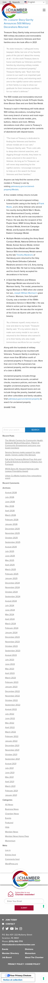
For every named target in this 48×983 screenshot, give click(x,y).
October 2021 (11, 754)
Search (16, 2)
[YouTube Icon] (12, 929)
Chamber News (12, 813)
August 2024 (11, 601)
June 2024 (10, 610)
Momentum (10, 841)
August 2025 (11, 547)
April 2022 (10, 727)
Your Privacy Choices (20, 975)
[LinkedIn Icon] (17, 929)
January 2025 (11, 578)
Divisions (29, 949)
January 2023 (11, 686)
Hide (7, 827)
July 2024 (9, 605)
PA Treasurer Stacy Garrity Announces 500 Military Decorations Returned (18, 23)
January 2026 (11, 524)
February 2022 (11, 736)
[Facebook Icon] (3, 929)
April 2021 (9, 781)
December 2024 (12, 583)
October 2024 (11, 592)
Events (8, 818)
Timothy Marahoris (24, 255)
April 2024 (10, 619)
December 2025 (12, 529)
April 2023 (10, 673)
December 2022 (12, 691)
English (31, 2)
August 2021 (10, 763)
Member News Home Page (17, 836)
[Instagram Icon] (21, 929)
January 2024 (11, 632)
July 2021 (9, 768)
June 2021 (9, 772)
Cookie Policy (32, 964)
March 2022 (10, 732)
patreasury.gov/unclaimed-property (24, 399)
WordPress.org (11, 863)
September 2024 (12, 596)
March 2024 (10, 623)
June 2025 (10, 556)
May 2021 (9, 777)
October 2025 (11, 537)
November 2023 (12, 641)
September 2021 (12, 759)
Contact (10, 924)
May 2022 (9, 723)
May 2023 (9, 669)
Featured (9, 822)
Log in (8, 850)
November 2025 (12, 533)
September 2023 (12, 650)
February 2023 (11, 682)
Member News (11, 832)
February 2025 (11, 574)
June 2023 (10, 664)
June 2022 (10, 718)
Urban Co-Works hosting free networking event (23, 476)
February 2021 (11, 790)
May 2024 (9, 614)
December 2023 (12, 637)
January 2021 (11, 795)
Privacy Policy (16, 964)
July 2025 (9, 551)
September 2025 (12, 542)
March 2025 (10, 569)
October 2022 (11, 700)
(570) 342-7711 (16, 941)
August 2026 (11, 492)
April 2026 (10, 510)
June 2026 (10, 501)
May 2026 (9, 506)
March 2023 (10, 678)
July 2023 (9, 659)
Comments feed (12, 859)
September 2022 (12, 705)
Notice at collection (12, 980)
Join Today (11, 920)
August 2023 (11, 655)
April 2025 (10, 565)
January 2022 (11, 741)
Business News (12, 809)
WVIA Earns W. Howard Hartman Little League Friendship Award (22, 470)
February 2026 (11, 519)
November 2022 (12, 696)
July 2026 (9, 497)
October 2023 (11, 646)
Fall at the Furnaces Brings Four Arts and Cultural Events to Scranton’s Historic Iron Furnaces (23, 462)
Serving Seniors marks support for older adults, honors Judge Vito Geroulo (22, 453)
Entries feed (10, 854)
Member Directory (10, 953)
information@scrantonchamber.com (18, 944)
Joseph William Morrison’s (25, 293)
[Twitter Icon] (8, 929)
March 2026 (10, 515)
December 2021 (12, 745)
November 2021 (12, 750)
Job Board (7, 957)
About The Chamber (34, 957)
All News (9, 804)
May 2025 (9, 560)
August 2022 (11, 709)
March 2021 (10, 786)
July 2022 (9, 714)
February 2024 (11, 628)
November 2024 (12, 587)
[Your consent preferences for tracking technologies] (43, 978)
